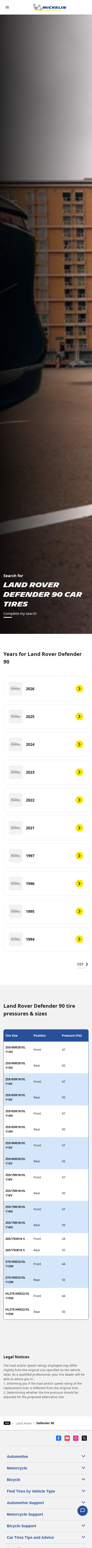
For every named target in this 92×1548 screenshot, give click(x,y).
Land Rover (24, 1423)
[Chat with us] (82, 1511)
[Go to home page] (50, 7)
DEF (80, 964)
